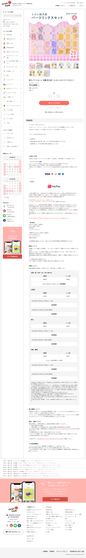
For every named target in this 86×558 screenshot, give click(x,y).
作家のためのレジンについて (34, 527)
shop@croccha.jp (58, 428)
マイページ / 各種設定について (34, 523)
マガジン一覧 (30, 538)
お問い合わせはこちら (14, 531)
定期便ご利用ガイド (32, 531)
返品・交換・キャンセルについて (35, 520)
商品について (30, 525)
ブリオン (8, 25)
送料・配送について (32, 518)
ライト (17, 23)
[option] (54, 35)
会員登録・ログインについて (34, 509)
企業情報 (45, 551)
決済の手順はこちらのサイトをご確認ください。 (42, 200)
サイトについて (30, 529)
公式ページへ (11, 221)
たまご (13, 23)
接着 (4, 21)
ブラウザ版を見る (12, 256)
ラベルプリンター (7, 23)
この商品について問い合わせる (55, 112)
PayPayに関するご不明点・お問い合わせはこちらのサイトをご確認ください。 (50, 218)
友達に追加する (11, 216)
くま (4, 25)
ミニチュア (12, 21)
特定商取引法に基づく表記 (77, 551)
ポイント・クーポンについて (34, 514)
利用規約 (52, 551)
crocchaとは (30, 541)
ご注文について (30, 512)
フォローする (11, 207)
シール (7, 21)
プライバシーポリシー (62, 551)
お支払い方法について (32, 516)
